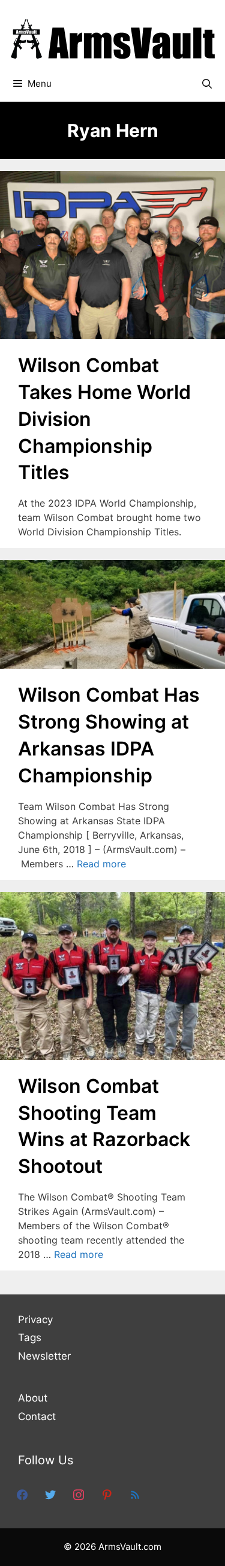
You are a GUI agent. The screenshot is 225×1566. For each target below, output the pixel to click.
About (32, 1398)
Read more (101, 864)
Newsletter (44, 1356)
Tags (29, 1337)
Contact (37, 1416)
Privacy (35, 1320)
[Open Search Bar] (206, 84)
